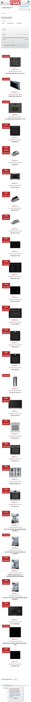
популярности (10, 23)
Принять (15, 698)
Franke (15, 679)
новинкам (19, 23)
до (21, 34)
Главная (3, 13)
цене (3, 23)
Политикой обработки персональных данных (15, 695)
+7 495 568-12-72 (7, 7)
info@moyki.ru (6, 688)
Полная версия (24, 6)
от (13, 34)
